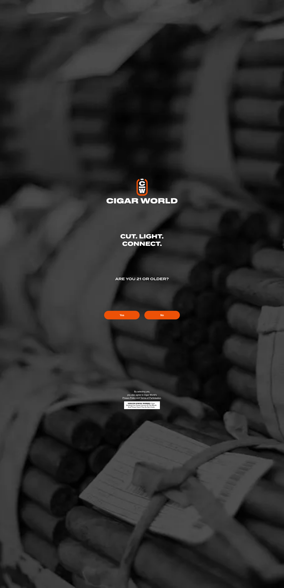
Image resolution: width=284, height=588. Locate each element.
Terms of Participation (150, 397)
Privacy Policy (129, 397)
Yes (122, 315)
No (162, 315)
